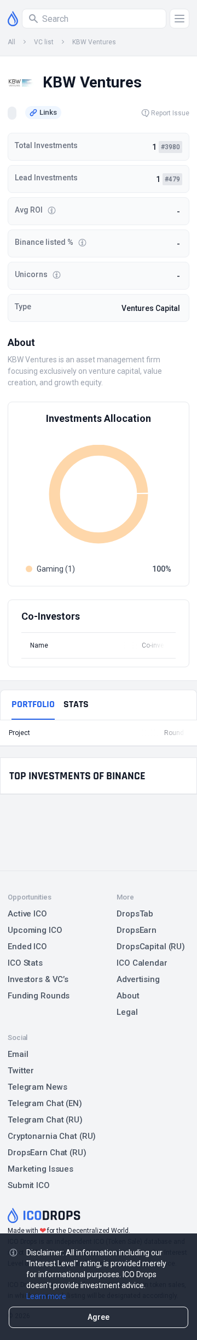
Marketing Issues (40, 1169)
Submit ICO (29, 1185)
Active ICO (27, 914)
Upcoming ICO (35, 930)
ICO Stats (25, 963)
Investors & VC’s (38, 979)
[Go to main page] (13, 18)
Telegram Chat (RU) (45, 1120)
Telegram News (37, 1087)
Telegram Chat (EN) (45, 1103)
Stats (76, 704)
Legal (127, 1012)
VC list (44, 42)
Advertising (138, 979)
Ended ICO (27, 946)
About (128, 996)
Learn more (46, 1296)
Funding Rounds (38, 996)
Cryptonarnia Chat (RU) (52, 1136)
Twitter (21, 1070)
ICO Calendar (142, 963)
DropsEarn (137, 930)
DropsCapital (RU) (151, 946)
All (11, 42)
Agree (98, 1317)
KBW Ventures (94, 42)
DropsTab (135, 914)
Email (18, 1054)
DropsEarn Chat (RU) (47, 1152)
